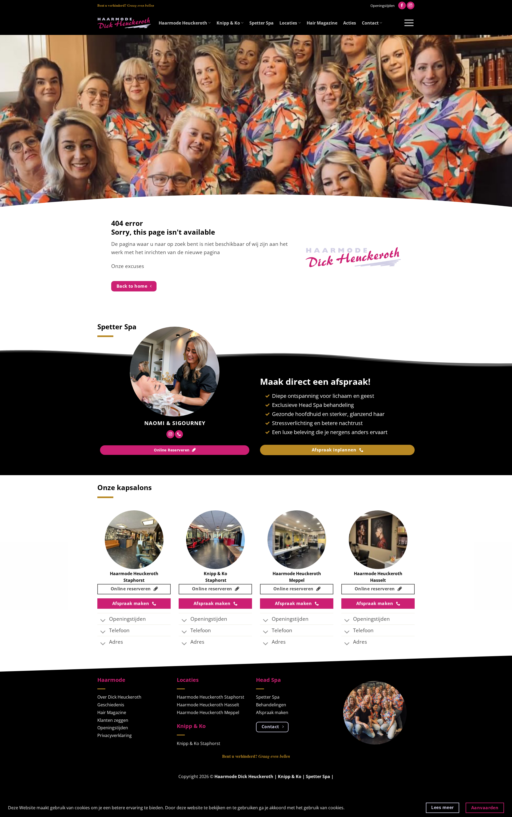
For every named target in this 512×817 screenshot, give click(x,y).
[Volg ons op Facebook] (402, 6)
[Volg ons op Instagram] (410, 6)
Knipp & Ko (228, 23)
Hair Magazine (322, 23)
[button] (409, 23)
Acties (349, 23)
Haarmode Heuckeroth (183, 23)
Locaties (288, 23)
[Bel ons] (179, 434)
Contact (370, 23)
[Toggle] (103, 621)
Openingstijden (382, 5)
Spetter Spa (261, 23)
